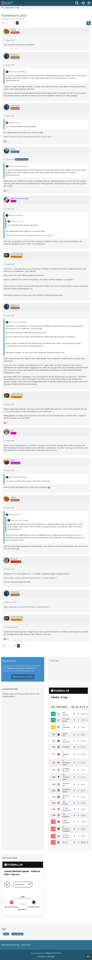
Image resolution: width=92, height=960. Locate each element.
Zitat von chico (15, 122)
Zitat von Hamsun (16, 215)
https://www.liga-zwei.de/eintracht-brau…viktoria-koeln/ (26, 607)
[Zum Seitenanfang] (88, 957)
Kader (6, 934)
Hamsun (9, 269)
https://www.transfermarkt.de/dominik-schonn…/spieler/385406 (29, 578)
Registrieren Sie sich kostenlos (20, 668)
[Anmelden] (82, 3)
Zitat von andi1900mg (17, 71)
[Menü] (88, 3)
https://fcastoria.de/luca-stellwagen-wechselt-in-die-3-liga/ (27, 136)
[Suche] (77, 3)
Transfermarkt (18, 934)
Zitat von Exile (14, 514)
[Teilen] (88, 23)
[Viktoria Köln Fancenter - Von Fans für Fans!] (9, 3)
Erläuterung (54, 660)
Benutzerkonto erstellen (22, 677)
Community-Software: (46, 953)
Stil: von (46, 956)
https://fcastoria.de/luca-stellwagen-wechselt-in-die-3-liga (29, 235)
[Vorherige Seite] (3, 23)
